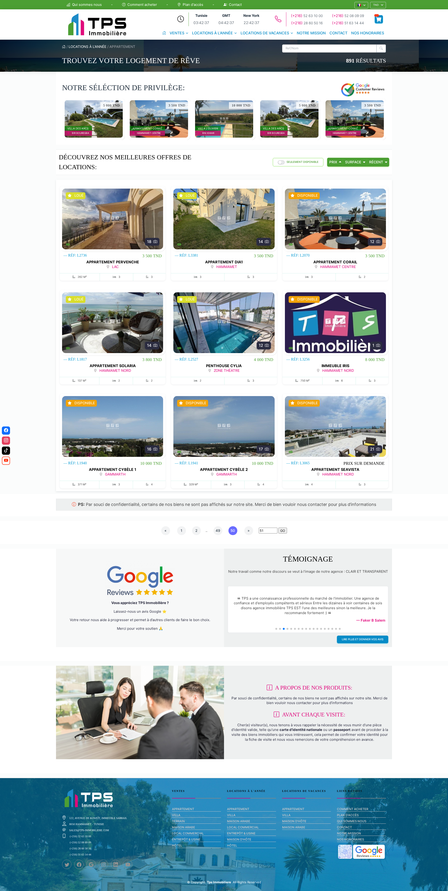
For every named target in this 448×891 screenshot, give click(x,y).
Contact (235, 4)
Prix (333, 162)
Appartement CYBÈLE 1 (112, 469)
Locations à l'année (212, 33)
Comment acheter (142, 4)
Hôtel (177, 845)
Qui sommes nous (87, 4)
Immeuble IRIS (335, 365)
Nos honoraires (367, 33)
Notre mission (311, 33)
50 (233, 530)
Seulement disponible (302, 162)
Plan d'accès (193, 4)
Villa (176, 815)
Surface (353, 162)
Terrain (178, 821)
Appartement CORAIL (335, 262)
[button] (361, 5)
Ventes (177, 33)
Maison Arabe (183, 827)
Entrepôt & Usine (186, 839)
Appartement (183, 809)
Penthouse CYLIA (224, 365)
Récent (376, 162)
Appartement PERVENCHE (112, 262)
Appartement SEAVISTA (335, 469)
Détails (91, 118)
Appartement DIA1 (224, 262)
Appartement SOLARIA (113, 365)
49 (218, 530)
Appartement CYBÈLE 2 (224, 469)
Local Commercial (188, 833)
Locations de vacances (265, 33)
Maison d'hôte (239, 839)
